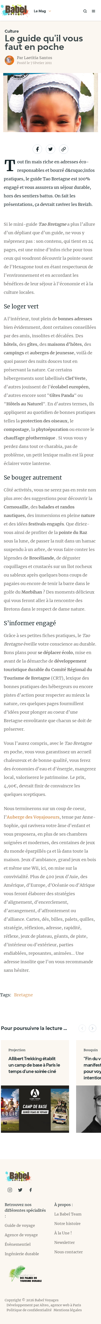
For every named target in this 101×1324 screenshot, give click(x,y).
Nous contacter (68, 1252)
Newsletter (64, 1242)
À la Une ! (63, 1233)
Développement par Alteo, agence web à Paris (44, 1305)
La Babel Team (68, 1214)
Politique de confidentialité (29, 1310)
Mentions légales (68, 1310)
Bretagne (23, 995)
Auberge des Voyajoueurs (33, 817)
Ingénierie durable (22, 1253)
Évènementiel (18, 1244)
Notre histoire (67, 1223)
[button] (82, 1028)
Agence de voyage (21, 1235)
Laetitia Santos (38, 57)
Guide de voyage (20, 1225)
